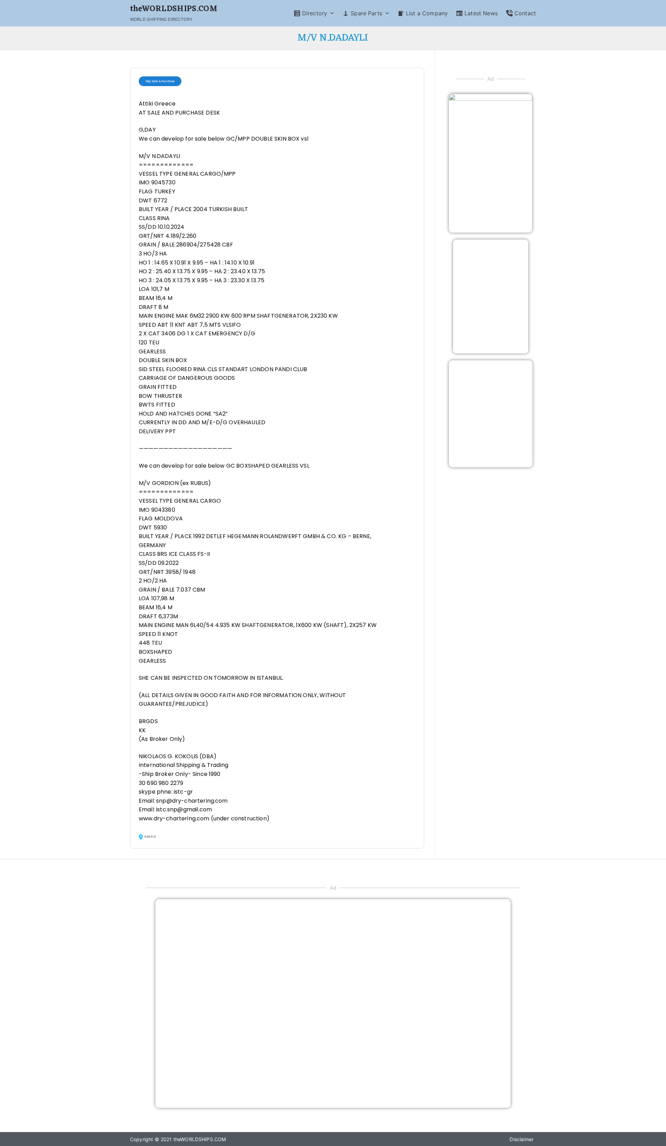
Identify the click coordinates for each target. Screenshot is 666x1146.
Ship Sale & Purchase (160, 81)
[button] (330, 13)
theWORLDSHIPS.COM (173, 9)
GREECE (150, 837)
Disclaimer (521, 1139)
